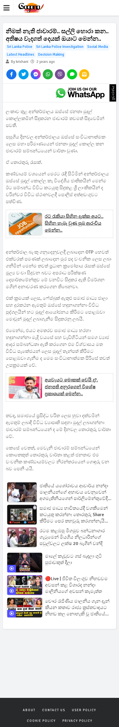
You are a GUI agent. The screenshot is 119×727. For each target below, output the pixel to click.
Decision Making (51, 54)
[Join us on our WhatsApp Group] (80, 93)
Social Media (97, 46)
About (29, 710)
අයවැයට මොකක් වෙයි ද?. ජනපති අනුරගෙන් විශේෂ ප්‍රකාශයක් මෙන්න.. (71, 387)
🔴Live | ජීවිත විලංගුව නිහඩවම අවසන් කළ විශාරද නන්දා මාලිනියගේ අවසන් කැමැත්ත (76, 585)
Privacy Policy (77, 721)
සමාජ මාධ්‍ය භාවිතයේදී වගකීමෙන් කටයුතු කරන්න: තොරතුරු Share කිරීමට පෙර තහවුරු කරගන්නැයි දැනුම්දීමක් (74, 514)
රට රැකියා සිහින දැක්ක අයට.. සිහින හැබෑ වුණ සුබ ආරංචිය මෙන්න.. (74, 223)
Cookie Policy (41, 721)
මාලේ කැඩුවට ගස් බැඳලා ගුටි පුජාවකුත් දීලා (73, 559)
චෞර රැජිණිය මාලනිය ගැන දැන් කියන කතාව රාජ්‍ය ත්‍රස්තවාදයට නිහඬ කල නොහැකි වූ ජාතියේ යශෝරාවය (77, 607)
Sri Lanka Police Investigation (59, 46)
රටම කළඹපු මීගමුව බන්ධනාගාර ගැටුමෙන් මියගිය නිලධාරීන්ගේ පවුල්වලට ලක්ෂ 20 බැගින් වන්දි (72, 537)
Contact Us (53, 710)
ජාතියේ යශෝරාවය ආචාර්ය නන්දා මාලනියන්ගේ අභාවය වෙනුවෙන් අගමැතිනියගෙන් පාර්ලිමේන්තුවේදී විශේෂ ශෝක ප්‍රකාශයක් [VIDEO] (74, 492)
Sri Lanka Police (19, 46)
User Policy (84, 710)
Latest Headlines (20, 54)
